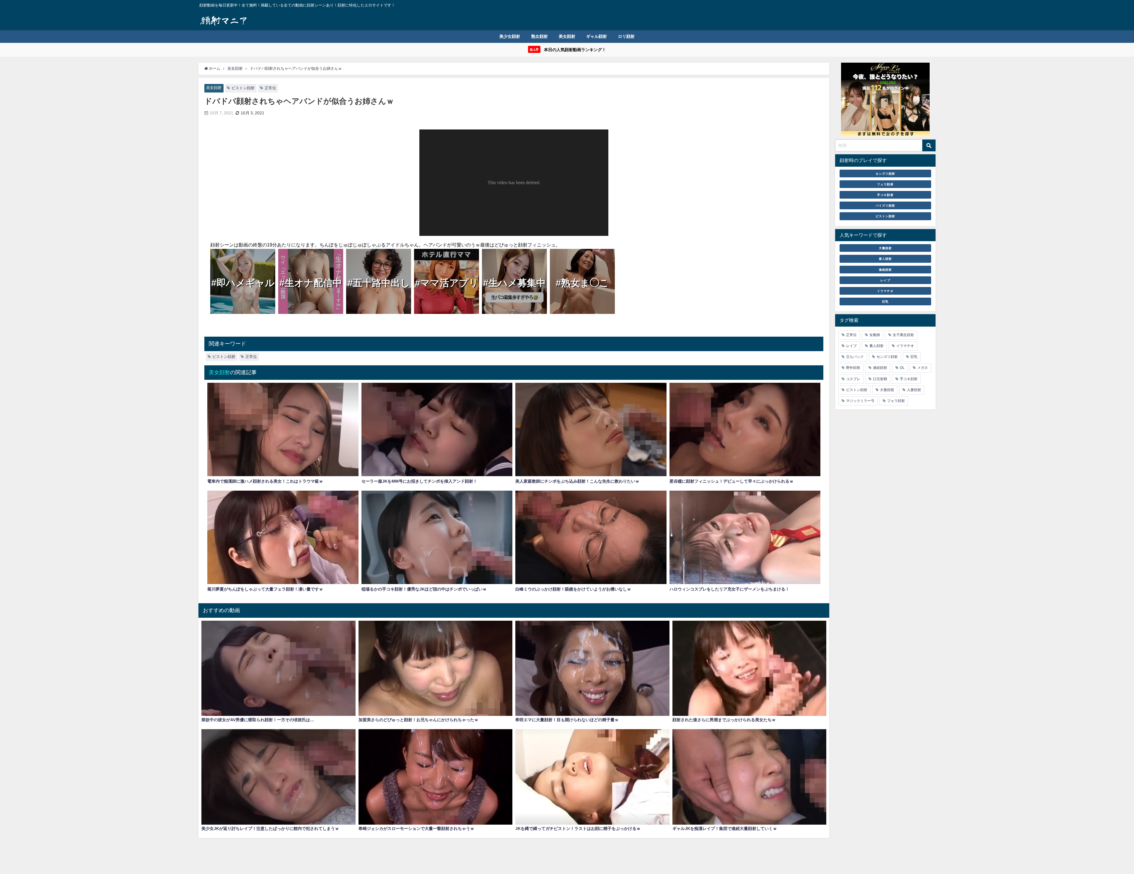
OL (902, 368)
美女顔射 (567, 36)
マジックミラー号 (860, 401)
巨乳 (885, 301)
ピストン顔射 (243, 88)
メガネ (922, 368)
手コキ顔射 (885, 194)
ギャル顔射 (596, 36)
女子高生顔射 (903, 335)
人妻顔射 (914, 390)
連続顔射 (885, 269)
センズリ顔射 (885, 173)
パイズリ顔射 (885, 205)
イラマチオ (885, 290)
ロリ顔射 (626, 36)
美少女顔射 (509, 36)
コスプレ (853, 379)
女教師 (874, 335)
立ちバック (855, 357)
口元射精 (880, 379)
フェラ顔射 (885, 184)
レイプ (885, 280)
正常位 (270, 88)
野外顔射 (853, 368)
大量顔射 (885, 248)
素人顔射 (885, 258)
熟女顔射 (539, 36)
